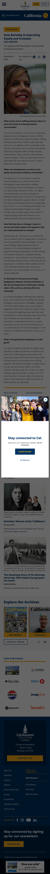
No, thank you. (25, 460)
